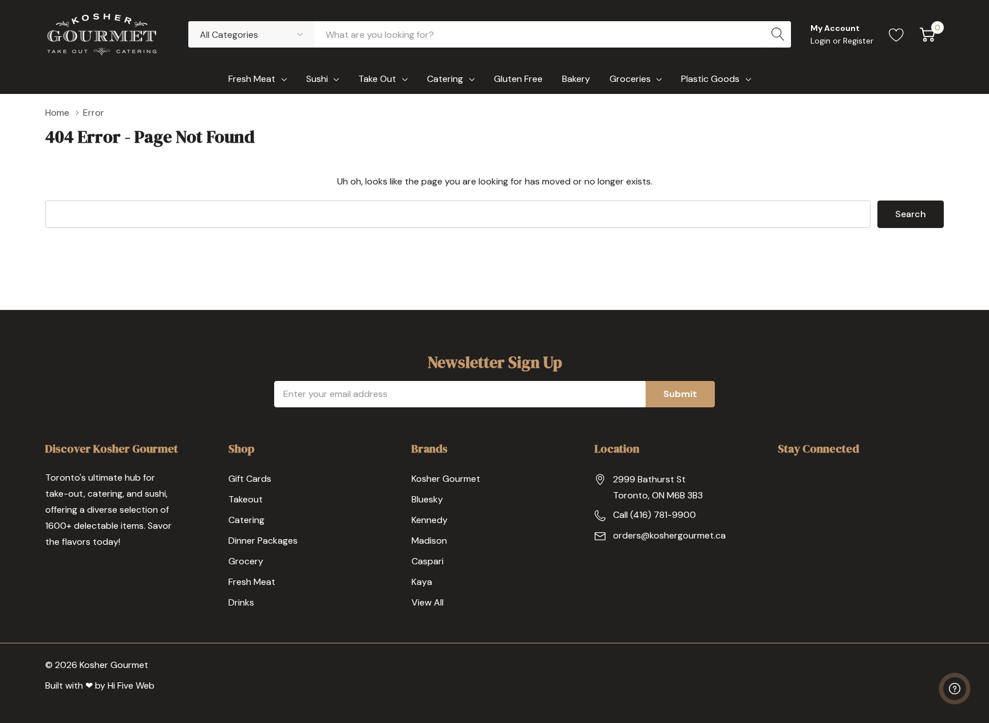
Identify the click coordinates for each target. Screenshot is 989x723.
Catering (445, 79)
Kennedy (430, 520)
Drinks (241, 602)
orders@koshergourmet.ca (669, 535)
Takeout (245, 499)
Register (858, 41)
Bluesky (427, 499)
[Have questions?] (954, 688)
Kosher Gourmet (446, 479)
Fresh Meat (251, 79)
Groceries (630, 79)
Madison (429, 541)
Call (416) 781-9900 (654, 515)
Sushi (317, 79)
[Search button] (778, 34)
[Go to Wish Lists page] (896, 34)
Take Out (377, 79)
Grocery (245, 561)
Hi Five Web (131, 685)
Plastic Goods (710, 79)
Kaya (422, 582)
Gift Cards (249, 479)
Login (821, 41)
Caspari (428, 561)
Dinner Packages (263, 541)
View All (428, 602)
